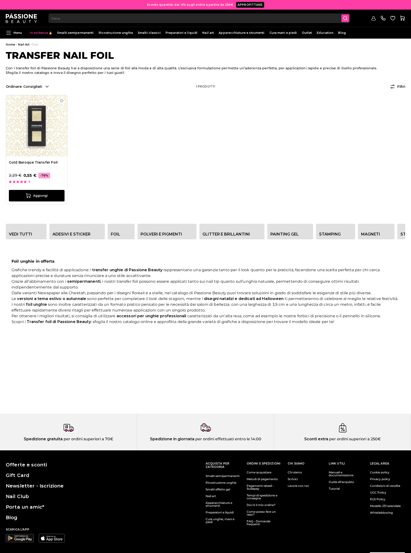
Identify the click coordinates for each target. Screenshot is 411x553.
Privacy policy (380, 479)
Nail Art (24, 44)
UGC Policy (378, 492)
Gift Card (17, 475)
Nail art (208, 33)
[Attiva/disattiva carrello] (402, 18)
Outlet (307, 33)
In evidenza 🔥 (41, 33)
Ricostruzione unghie (116, 33)
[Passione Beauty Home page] (21, 18)
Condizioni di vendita (385, 485)
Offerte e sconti (26, 465)
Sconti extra (316, 439)
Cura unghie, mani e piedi (220, 521)
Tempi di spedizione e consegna (262, 497)
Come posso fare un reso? (261, 513)
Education (325, 33)
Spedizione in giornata (172, 439)
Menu (17, 33)
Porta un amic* (25, 507)
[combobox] (199, 18)
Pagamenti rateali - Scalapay (260, 487)
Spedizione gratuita (43, 439)
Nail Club (17, 496)
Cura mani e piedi (283, 33)
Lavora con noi (298, 485)
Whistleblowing (381, 512)
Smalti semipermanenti (75, 33)
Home (10, 44)
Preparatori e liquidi (182, 33)
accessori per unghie (138, 316)
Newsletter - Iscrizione (35, 486)
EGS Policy (377, 499)
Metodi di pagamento (262, 479)
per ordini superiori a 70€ (88, 439)
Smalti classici (149, 33)
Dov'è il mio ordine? (261, 505)
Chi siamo (295, 472)
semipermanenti (84, 281)
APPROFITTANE (250, 4)
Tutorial (334, 488)
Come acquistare (259, 472)
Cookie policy (379, 472)
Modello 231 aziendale (385, 506)
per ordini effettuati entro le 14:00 (227, 439)
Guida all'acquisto (341, 482)
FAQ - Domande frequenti (258, 523)
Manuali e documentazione (341, 474)
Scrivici (293, 479)
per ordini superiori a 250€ (354, 439)
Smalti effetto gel (218, 489)
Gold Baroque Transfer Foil (33, 162)
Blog (341, 33)
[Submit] (345, 18)
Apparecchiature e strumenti (241, 33)
